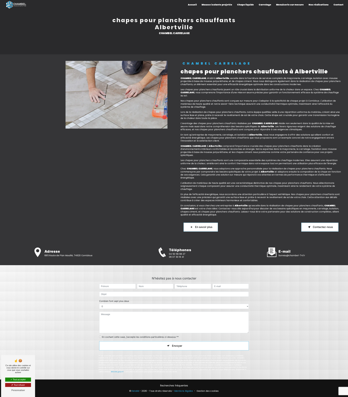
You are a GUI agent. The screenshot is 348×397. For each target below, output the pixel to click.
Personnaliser (18, 390)
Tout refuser (19, 385)
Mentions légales (183, 391)
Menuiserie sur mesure (290, 4)
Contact (338, 4)
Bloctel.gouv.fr (117, 371)
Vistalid (135, 391)
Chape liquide (245, 4)
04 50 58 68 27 (177, 254)
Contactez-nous (323, 227)
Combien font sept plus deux (114, 301)
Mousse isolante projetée (217, 4)
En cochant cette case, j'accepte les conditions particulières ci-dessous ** (140, 337)
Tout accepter (19, 379)
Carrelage (265, 4)
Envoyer (177, 345)
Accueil (192, 4)
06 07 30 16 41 (176, 257)
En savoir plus (203, 227)
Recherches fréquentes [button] (174, 385)
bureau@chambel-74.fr (292, 255)
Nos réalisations (319, 4)
